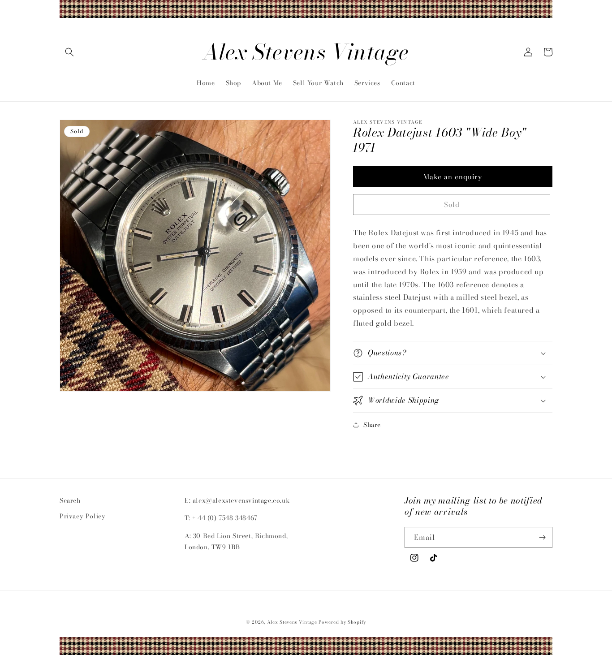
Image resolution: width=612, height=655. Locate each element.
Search (70, 500)
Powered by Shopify (342, 622)
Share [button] (372, 425)
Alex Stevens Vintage (292, 622)
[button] (69, 52)
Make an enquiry (452, 177)
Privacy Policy (82, 516)
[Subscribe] (542, 537)
